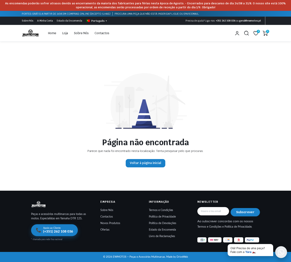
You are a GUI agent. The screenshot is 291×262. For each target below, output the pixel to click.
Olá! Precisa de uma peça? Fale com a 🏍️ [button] (247, 250)
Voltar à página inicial (145, 163)
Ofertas (104, 229)
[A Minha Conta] (237, 33)
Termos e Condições (161, 210)
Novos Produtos (110, 223)
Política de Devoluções (162, 223)
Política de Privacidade (162, 216)
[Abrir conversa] (281, 252)
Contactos (102, 33)
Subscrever (245, 212)
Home (52, 33)
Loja (65, 33)
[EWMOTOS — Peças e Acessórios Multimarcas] (30, 33)
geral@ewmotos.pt (250, 20)
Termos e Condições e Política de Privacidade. (224, 226)
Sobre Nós (27, 20)
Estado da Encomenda (69, 20)
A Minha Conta (45, 20)
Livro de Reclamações (162, 236)
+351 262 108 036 (226, 20)
